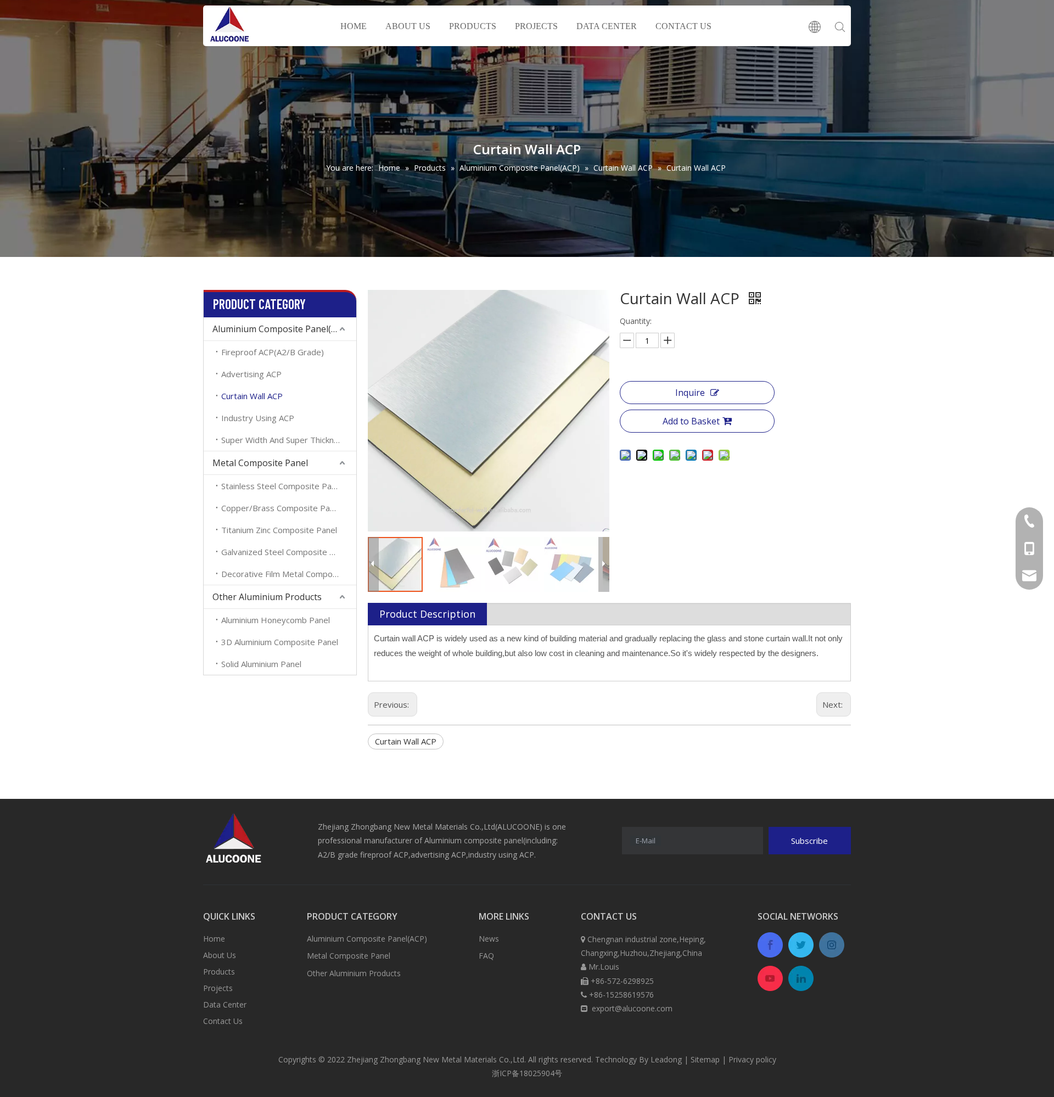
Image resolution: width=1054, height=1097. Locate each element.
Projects (218, 988)
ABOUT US (407, 26)
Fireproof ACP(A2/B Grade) (272, 351)
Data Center (224, 1004)
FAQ (486, 955)
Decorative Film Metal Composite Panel (288, 573)
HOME (353, 26)
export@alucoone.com (632, 1008)
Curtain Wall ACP (252, 395)
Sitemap (705, 1059)
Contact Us (223, 1021)
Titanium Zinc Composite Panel (279, 529)
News (489, 938)
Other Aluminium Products (267, 597)
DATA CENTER (606, 26)
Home (214, 938)
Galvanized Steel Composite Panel (285, 551)
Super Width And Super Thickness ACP (288, 439)
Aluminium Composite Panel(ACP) (281, 329)
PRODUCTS (472, 26)
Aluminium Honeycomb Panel (275, 619)
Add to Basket (691, 421)
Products (219, 971)
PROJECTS (536, 26)
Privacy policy (752, 1059)
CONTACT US (683, 26)
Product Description (427, 613)
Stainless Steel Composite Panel (282, 485)
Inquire (690, 393)
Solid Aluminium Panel (261, 663)
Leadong (666, 1059)
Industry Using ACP (257, 417)
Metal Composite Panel (260, 463)
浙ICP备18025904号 (527, 1073)
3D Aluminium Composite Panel (279, 641)
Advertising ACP (251, 373)
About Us (219, 955)
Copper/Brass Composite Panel (281, 507)
